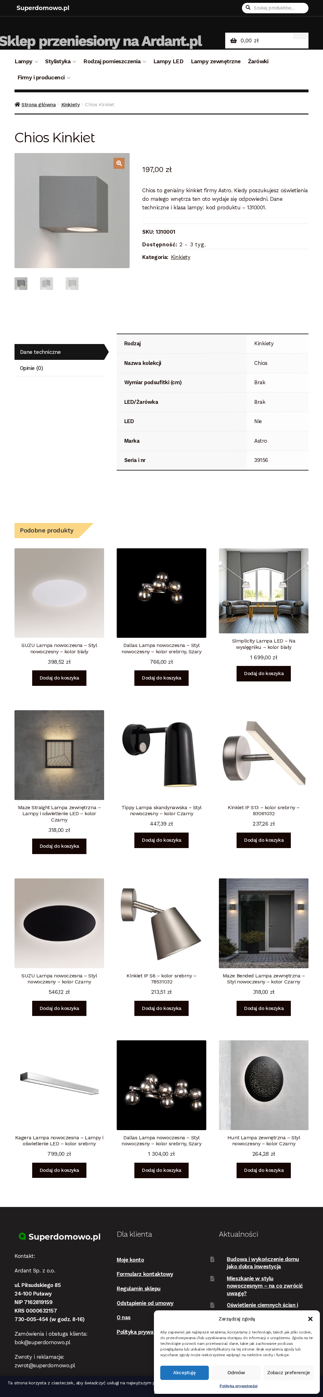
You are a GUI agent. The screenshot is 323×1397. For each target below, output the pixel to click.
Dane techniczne (40, 352)
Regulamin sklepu (139, 1288)
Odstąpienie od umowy (145, 1303)
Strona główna (38, 105)
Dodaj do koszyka (59, 678)
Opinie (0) (31, 368)
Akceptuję (184, 1372)
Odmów (236, 1372)
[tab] (59, 352)
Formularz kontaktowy (145, 1274)
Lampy (23, 61)
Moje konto (130, 1260)
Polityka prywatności (238, 1386)
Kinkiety (70, 105)
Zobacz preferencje (288, 1372)
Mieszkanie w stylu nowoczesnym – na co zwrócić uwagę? (264, 1285)
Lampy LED (168, 61)
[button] (310, 1319)
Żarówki (258, 61)
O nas (124, 1317)
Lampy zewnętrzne (216, 61)
